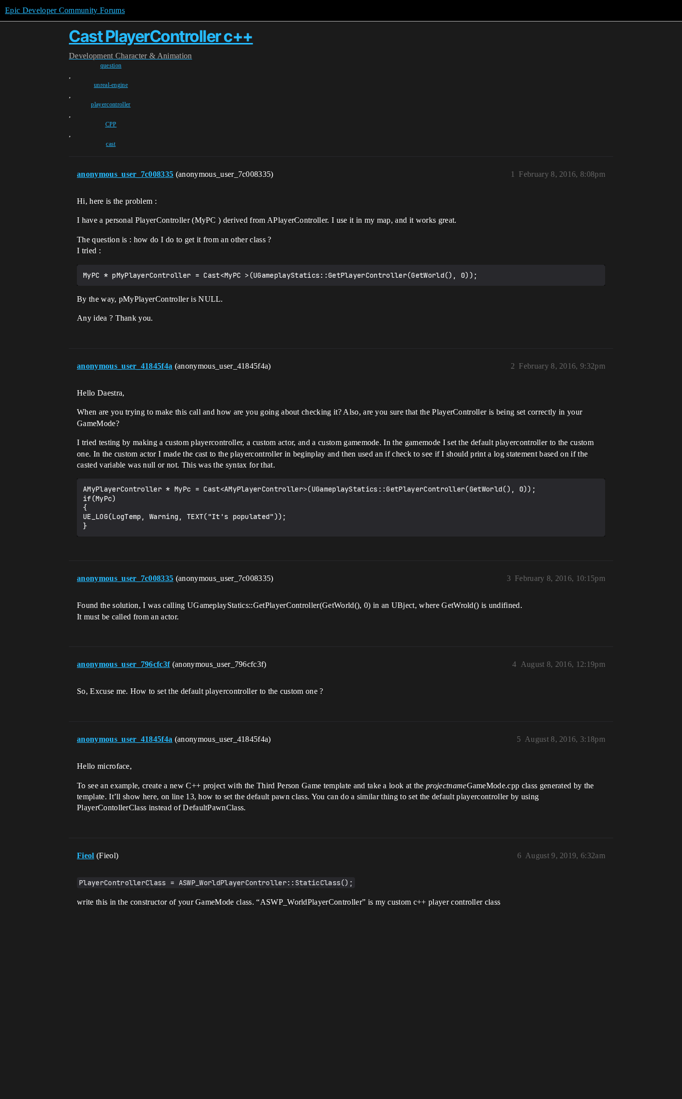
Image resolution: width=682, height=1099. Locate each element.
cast (110, 143)
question (111, 65)
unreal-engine (111, 84)
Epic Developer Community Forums (65, 10)
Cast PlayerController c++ (161, 36)
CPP (111, 124)
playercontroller (110, 104)
